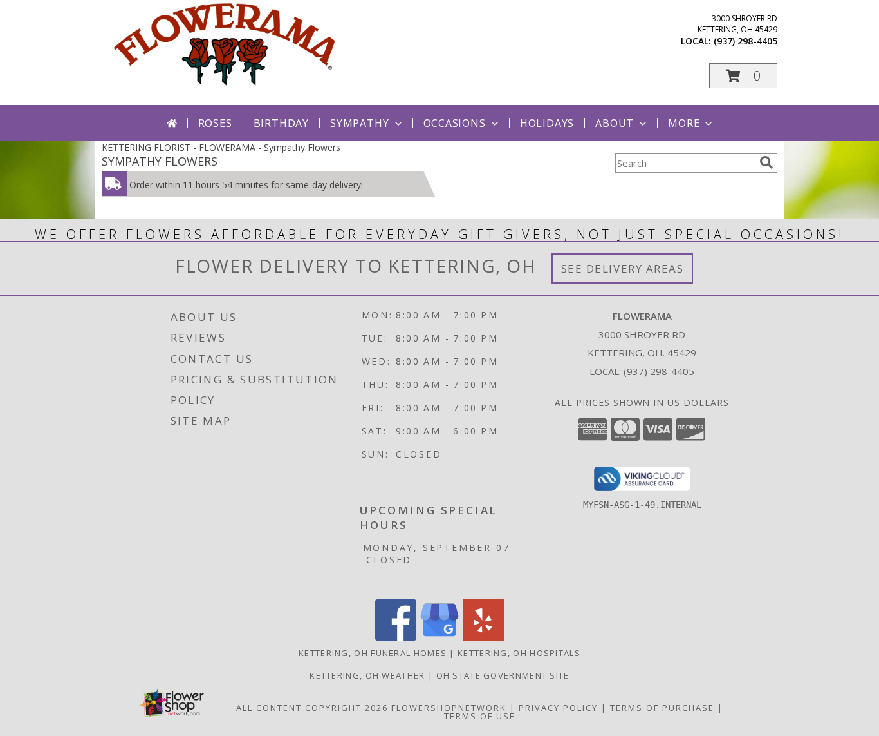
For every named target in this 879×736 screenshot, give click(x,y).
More (683, 123)
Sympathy (359, 123)
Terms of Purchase (662, 707)
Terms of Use (479, 716)
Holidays (547, 123)
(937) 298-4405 (745, 41)
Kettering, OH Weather (367, 675)
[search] (766, 162)
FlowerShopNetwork (448, 707)
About (614, 123)
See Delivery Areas (622, 268)
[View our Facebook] (395, 637)
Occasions (454, 123)
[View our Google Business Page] (439, 637)
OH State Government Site (502, 675)
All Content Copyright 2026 (312, 707)
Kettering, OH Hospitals (519, 653)
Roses (215, 123)
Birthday (281, 123)
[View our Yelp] (483, 637)
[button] (743, 75)
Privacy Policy (558, 707)
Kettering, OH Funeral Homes (373, 653)
